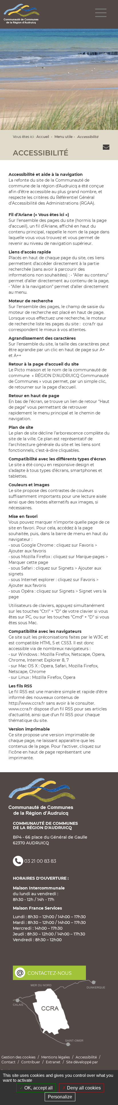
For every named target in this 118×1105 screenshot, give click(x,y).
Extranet (53, 1062)
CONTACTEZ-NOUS (49, 973)
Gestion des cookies (18, 1057)
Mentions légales (55, 1057)
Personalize (60, 1096)
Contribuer (30, 1062)
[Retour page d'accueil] (22, 14)
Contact (8, 1062)
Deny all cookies (83, 1087)
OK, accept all (38, 1087)
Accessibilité (87, 136)
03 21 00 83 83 (40, 861)
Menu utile (63, 136)
